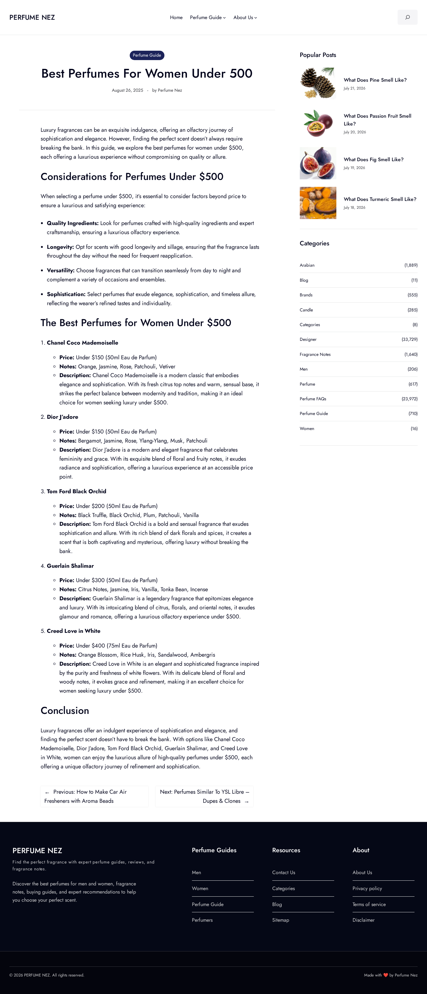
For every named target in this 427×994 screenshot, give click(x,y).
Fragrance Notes (315, 354)
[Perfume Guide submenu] (224, 17)
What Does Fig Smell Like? (374, 159)
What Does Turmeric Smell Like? (380, 199)
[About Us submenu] (255, 17)
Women (307, 428)
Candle (306, 310)
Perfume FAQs (313, 399)
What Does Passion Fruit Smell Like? (377, 120)
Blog (304, 280)
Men (304, 369)
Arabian (307, 265)
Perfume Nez (170, 90)
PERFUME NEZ (32, 17)
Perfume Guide (147, 55)
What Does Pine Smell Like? (375, 80)
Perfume (307, 384)
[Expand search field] (407, 17)
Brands (306, 295)
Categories (310, 324)
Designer (308, 339)
